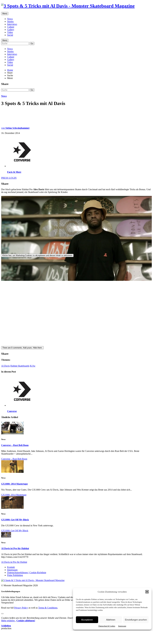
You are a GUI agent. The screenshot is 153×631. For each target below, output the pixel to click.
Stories (10, 21)
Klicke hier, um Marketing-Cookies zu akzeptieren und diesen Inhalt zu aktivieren (37, 255)
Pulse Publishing (15, 575)
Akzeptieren (87, 619)
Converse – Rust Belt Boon (15, 445)
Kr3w (32, 366)
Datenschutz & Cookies (106, 626)
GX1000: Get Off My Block (15, 519)
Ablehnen (110, 619)
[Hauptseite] (68, 6)
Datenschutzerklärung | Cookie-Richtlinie (26, 572)
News (10, 19)
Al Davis (5, 366)
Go (32, 43)
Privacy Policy (21, 607)
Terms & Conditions (47, 607)
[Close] (2, 613)
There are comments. (22, 348)
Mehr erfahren (8, 620)
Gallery (10, 29)
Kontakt (11, 567)
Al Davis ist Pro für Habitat (15, 548)
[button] (147, 591)
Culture (10, 27)
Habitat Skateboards (19, 366)
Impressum (122, 626)
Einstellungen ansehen (136, 619)
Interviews (12, 24)
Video (10, 32)
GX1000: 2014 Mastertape (14, 484)
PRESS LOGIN (9, 178)
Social (10, 35)
